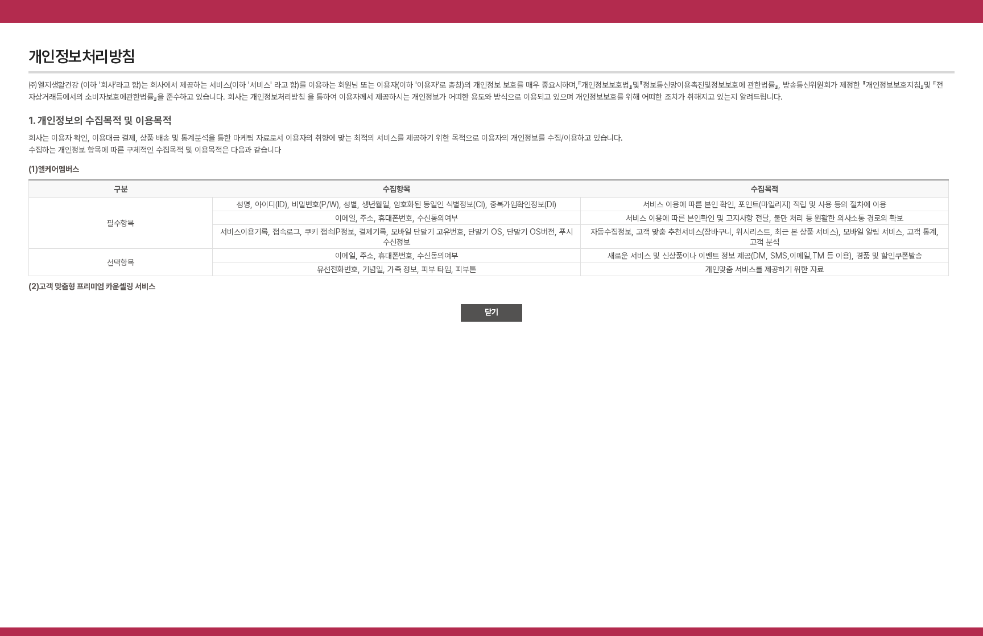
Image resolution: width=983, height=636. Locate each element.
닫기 (491, 312)
